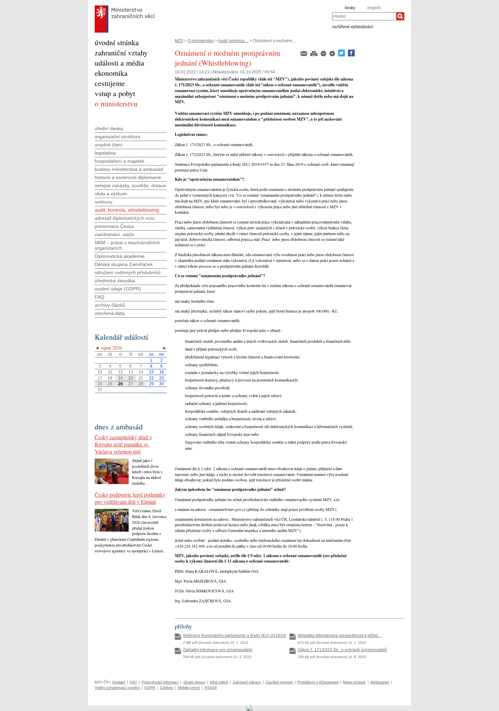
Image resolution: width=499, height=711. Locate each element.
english (374, 7)
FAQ (99, 297)
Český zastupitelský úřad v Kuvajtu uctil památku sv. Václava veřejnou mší (123, 444)
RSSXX (211, 688)
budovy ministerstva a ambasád (129, 169)
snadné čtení (109, 144)
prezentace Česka (114, 226)
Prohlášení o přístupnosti (317, 682)
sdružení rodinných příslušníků (128, 272)
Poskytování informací (160, 682)
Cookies (166, 688)
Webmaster (379, 682)
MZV (179, 40)
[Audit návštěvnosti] (249, 708)
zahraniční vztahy (121, 52)
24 (99, 383)
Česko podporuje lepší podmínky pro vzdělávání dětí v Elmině (130, 498)
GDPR (149, 688)
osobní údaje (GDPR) (118, 288)
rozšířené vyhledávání (352, 26)
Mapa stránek (354, 682)
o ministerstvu (116, 103)
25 (110, 383)
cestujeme (110, 83)
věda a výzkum (111, 193)
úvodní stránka (117, 42)
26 (120, 383)
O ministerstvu (201, 40)
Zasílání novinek (279, 682)
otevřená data (110, 313)
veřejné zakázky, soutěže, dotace (130, 185)
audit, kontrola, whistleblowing (127, 210)
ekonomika (111, 73)
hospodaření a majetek (119, 161)
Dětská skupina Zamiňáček (124, 264)
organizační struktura (117, 136)
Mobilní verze (189, 688)
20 (130, 378)
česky (350, 7)
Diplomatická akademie (120, 256)
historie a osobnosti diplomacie (128, 177)
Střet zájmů (218, 682)
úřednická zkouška (115, 280)
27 (130, 383)
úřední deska (109, 128)
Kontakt (118, 682)
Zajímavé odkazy (247, 682)
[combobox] (364, 16)
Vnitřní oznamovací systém (117, 688)
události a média (119, 63)
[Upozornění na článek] (304, 55)
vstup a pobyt (115, 93)
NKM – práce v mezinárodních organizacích (127, 245)
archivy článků (110, 305)
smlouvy (103, 202)
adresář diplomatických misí (124, 218)
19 (120, 378)
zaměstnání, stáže (114, 234)
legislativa (105, 153)
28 (140, 383)
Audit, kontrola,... (233, 40)
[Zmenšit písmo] (323, 55)
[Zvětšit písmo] (332, 55)
